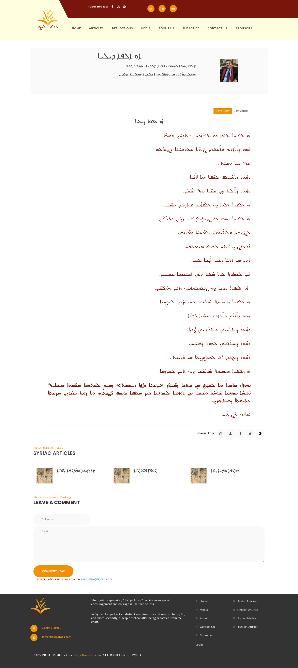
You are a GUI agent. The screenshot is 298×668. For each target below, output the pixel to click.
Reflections (122, 28)
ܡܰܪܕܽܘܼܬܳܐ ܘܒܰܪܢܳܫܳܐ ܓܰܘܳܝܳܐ (76, 471)
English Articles (247, 609)
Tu (162, 8)
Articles (96, 28)
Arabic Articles (247, 601)
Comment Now (53, 571)
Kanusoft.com (91, 655)
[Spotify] (125, 7)
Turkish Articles (247, 626)
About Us (166, 28)
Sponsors (244, 28)
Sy (150, 8)
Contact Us (217, 28)
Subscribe (190, 28)
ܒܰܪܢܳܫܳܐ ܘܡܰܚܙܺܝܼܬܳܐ (225, 471)
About (204, 618)
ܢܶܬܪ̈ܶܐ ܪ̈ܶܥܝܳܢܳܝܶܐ (145, 471)
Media (146, 28)
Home (76, 28)
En (173, 8)
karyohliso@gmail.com (96, 579)
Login (199, 644)
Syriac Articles (246, 618)
